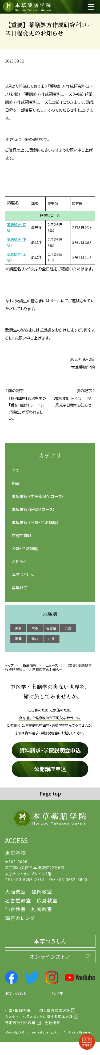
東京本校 (15, 852)
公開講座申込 (50, 769)
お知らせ (19, 561)
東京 (18, 628)
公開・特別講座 (25, 548)
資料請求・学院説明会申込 (50, 750)
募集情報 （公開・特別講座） (35, 522)
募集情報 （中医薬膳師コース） (38, 496)
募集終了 (20, 587)
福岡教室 (42, 891)
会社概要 (52, 1022)
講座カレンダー (22, 917)
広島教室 (47, 900)
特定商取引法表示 (20, 1022)
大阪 (34, 628)
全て (15, 470)
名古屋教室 (18, 900)
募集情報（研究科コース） (33, 509)
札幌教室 (42, 909)
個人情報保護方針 (54, 1010)
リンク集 (56, 993)
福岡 (18, 638)
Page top (50, 793)
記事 (16, 483)
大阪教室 (15, 891)
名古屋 (51, 628)
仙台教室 (15, 909)
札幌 (51, 638)
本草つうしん (23, 574)
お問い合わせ (16, 993)
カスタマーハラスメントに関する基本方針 (39, 1016)
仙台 (34, 638)
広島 (68, 628)
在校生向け (22, 535)
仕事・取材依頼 (17, 1010)
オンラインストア (50, 956)
